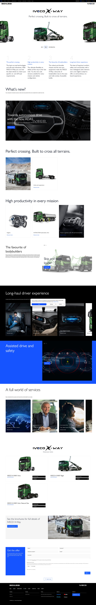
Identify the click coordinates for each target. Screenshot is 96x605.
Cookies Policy (55, 301)
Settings (51, 304)
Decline (60, 304)
